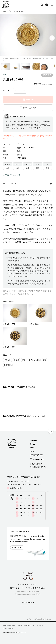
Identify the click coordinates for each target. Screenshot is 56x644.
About (32, 444)
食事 (44, 360)
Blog (32, 451)
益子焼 (16, 360)
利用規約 (40, 626)
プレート (11, 11)
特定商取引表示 (9, 626)
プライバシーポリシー (25, 626)
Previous (4, 38)
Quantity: (7, 90)
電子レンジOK (34, 360)
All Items (33, 441)
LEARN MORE (17, 547)
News (32, 448)
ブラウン (7, 360)
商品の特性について (11, 175)
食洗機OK (8, 365)
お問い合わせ (8, 628)
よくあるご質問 (36, 464)
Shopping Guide (36, 455)
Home (4, 11)
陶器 (24, 360)
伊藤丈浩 (6, 74)
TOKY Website (28, 602)
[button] (42, 5)
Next (52, 38)
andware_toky (38, 459)
